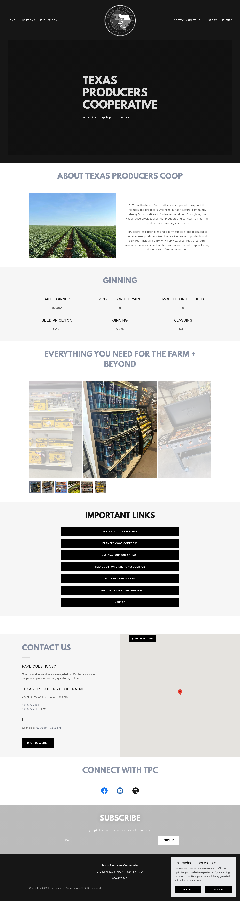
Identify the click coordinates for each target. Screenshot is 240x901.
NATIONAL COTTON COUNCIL (120, 555)
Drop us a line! (37, 743)
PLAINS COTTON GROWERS (120, 531)
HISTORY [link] (211, 20)
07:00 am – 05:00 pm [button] (48, 727)
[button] (62, 728)
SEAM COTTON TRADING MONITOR (120, 590)
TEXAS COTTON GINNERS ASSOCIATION (120, 567)
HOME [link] (11, 20)
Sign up (169, 840)
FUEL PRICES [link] (48, 20)
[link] (120, 20)
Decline (188, 889)
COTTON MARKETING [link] (187, 20)
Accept (218, 889)
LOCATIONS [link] (28, 20)
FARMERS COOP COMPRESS (120, 543)
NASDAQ (120, 602)
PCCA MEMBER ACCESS (120, 578)
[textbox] (107, 840)
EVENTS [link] (227, 20)
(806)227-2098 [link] (30, 709)
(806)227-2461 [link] (30, 705)
